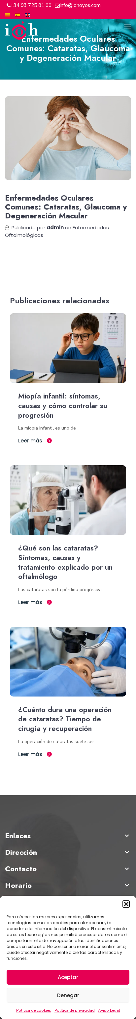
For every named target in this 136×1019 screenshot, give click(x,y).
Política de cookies (33, 1010)
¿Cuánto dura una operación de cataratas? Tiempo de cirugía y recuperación (65, 719)
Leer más (31, 440)
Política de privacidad (74, 1010)
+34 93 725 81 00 (31, 5)
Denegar (68, 995)
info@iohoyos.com (80, 5)
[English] (27, 15)
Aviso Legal (109, 1010)
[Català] (7, 15)
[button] (126, 904)
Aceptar (68, 977)
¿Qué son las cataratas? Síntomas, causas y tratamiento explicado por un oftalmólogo (65, 562)
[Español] (17, 15)
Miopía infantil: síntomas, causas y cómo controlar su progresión (62, 405)
